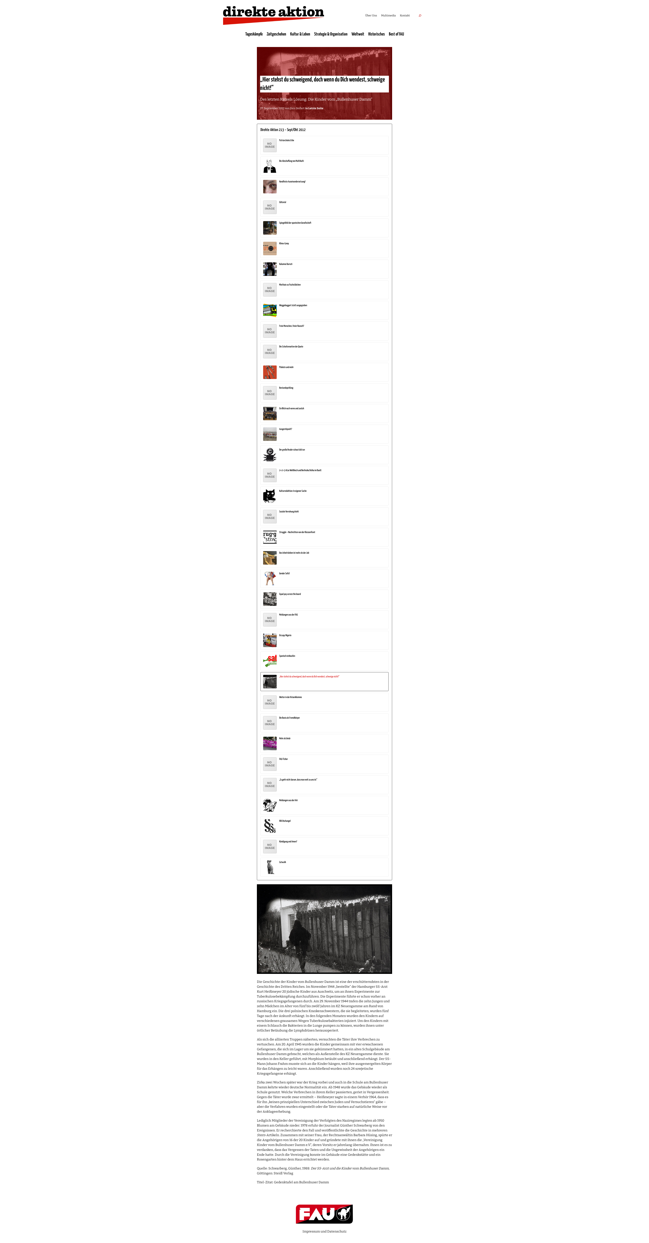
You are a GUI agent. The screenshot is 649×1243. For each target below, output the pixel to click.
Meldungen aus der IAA (288, 800)
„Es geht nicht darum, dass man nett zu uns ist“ (298, 779)
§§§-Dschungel (285, 821)
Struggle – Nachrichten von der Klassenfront (297, 532)
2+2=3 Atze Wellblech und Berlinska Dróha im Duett (300, 470)
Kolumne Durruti (285, 264)
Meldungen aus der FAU (288, 614)
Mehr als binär (285, 738)
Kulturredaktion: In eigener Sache (293, 491)
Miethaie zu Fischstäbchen (290, 284)
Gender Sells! (284, 573)
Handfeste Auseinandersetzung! (292, 181)
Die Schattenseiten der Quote (291, 346)
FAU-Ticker (283, 759)
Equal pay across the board (290, 594)
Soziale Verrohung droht (289, 511)
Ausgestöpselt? (285, 429)
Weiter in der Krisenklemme (290, 697)
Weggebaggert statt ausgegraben (293, 305)
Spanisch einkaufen (287, 656)
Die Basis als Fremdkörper (289, 718)
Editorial (282, 202)
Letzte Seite (315, 108)
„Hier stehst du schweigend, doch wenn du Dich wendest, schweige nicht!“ (309, 676)
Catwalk (282, 862)
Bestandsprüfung (286, 388)
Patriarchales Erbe (286, 140)
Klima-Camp (284, 243)
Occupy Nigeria (285, 635)
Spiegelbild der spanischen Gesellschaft (295, 223)
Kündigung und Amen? (288, 841)
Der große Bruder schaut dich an (292, 449)
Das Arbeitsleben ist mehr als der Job (294, 553)
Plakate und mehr (286, 367)
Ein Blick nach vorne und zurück (291, 408)
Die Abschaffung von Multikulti (291, 161)
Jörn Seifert (297, 108)
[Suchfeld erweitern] (420, 15)
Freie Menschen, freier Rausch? (291, 326)
